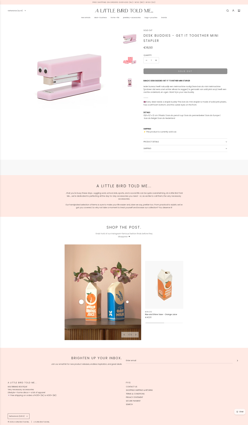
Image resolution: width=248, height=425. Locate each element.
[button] (124, 334)
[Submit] (237, 360)
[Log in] (233, 10)
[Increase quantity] (156, 60)
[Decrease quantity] (146, 60)
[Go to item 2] (127, 302)
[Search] (227, 10)
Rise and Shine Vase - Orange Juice (161, 314)
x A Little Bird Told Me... (42, 422)
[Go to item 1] (81, 302)
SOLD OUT (148, 30)
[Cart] (239, 10)
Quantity (148, 55)
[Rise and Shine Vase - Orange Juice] (164, 285)
